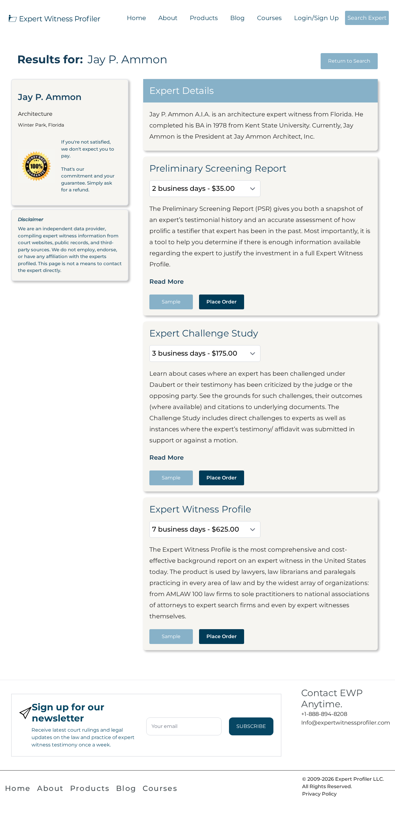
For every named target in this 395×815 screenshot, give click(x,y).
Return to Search (349, 61)
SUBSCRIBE (251, 726)
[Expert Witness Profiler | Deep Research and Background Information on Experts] (54, 18)
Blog (237, 18)
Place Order (221, 302)
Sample (171, 302)
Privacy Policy (319, 794)
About (167, 18)
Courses (269, 18)
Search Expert (366, 18)
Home (136, 18)
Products (204, 18)
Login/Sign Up (316, 18)
